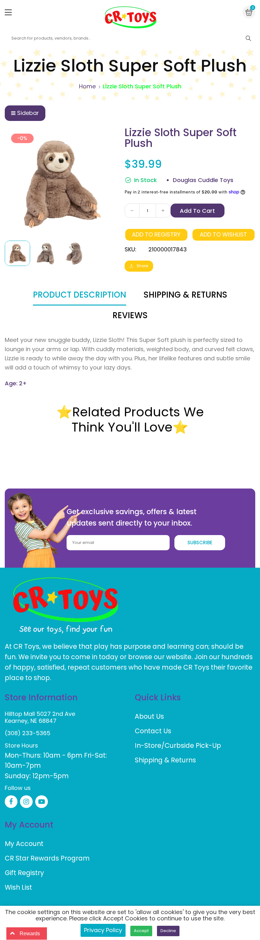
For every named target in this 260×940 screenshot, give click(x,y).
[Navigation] (8, 12)
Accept (141, 931)
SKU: (130, 249)
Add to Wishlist (223, 234)
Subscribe (199, 542)
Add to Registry (156, 234)
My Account (24, 843)
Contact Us (153, 730)
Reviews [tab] (130, 315)
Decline (168, 931)
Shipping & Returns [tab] (185, 294)
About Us (149, 716)
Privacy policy (103, 930)
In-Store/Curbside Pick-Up (178, 745)
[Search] (248, 38)
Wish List (18, 887)
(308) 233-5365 (27, 733)
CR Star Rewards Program (47, 858)
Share (142, 265)
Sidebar (28, 113)
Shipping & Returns (165, 760)
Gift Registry (24, 872)
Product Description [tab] (79, 294)
